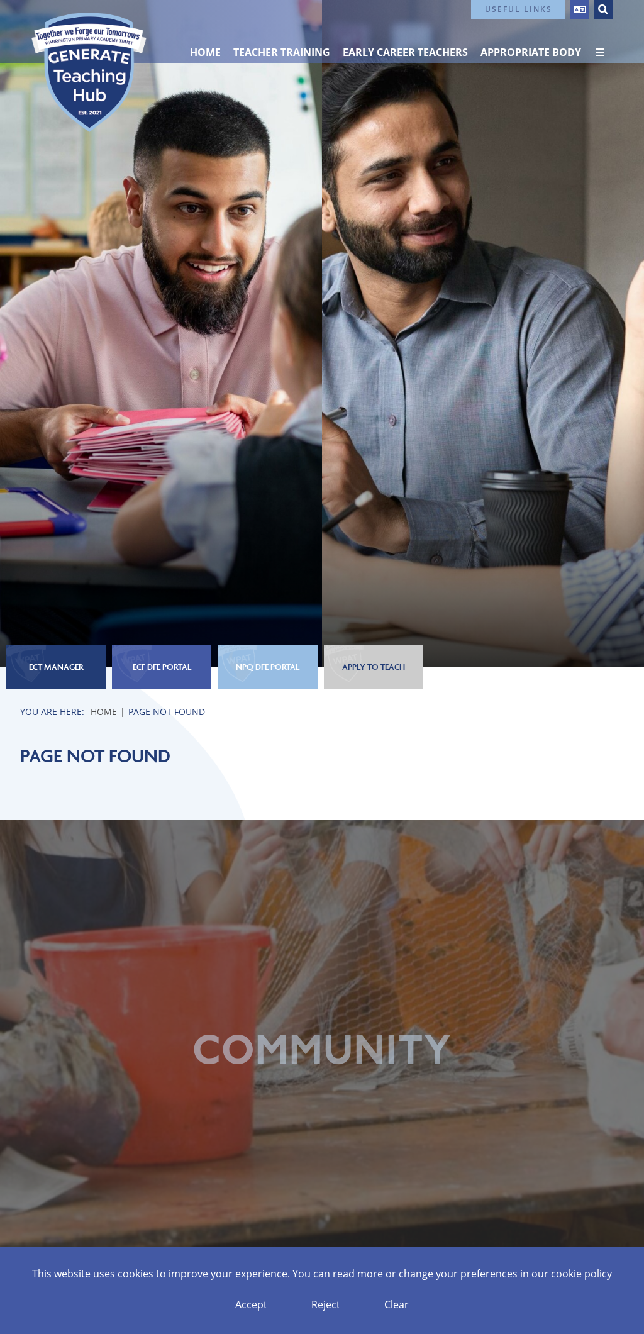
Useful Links (518, 9)
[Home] (89, 72)
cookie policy (581, 1274)
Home (104, 712)
